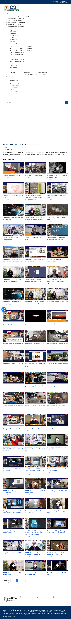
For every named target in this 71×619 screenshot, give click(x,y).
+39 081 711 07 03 (54, 1)
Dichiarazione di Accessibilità (33, 608)
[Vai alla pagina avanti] (21, 580)
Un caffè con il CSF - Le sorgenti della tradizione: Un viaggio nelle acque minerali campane (34, 532)
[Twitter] (5, 1)
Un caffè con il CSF (9, 149)
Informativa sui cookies (20, 608)
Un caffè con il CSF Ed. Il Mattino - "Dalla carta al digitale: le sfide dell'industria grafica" (34, 197)
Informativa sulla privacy (8, 608)
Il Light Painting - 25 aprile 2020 (12, 553)
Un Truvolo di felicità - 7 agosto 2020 (35, 405)
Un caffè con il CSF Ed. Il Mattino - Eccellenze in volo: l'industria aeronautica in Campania (56, 239)
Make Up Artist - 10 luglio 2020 (33, 175)
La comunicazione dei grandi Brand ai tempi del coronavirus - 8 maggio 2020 (35, 365)
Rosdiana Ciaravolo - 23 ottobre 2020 (13, 175)
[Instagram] (12, 1)
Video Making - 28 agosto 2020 (55, 323)
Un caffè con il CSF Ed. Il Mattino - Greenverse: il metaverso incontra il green (35, 448)
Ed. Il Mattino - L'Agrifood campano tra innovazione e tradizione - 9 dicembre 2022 (13, 303)
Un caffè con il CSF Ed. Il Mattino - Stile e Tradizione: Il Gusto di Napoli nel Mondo (13, 448)
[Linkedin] (10, 1)
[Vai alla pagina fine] (24, 580)
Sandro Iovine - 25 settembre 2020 (12, 385)
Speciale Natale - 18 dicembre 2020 (13, 343)
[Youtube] (8, 1)
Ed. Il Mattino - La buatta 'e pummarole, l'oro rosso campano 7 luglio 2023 (56, 281)
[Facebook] (3, 1)
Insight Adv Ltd (12, 616)
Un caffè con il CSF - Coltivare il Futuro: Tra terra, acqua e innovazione (56, 406)
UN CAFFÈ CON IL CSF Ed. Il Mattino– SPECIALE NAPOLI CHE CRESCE (34, 470)
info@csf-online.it (63, 1)
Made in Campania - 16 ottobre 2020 (57, 491)
